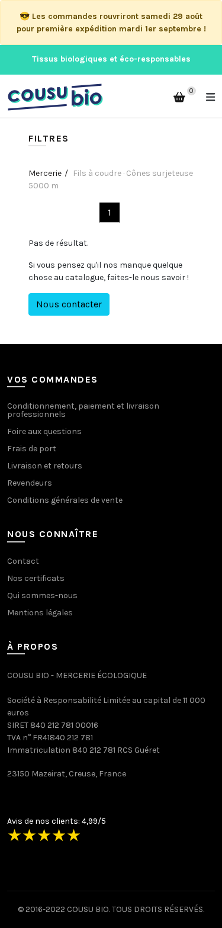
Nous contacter (69, 304)
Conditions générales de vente (65, 500)
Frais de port (31, 449)
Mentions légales (40, 613)
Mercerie (45, 173)
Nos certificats (36, 578)
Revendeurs (29, 483)
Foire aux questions (44, 431)
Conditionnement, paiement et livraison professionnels (83, 410)
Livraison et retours (44, 466)
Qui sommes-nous (42, 595)
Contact (23, 561)
